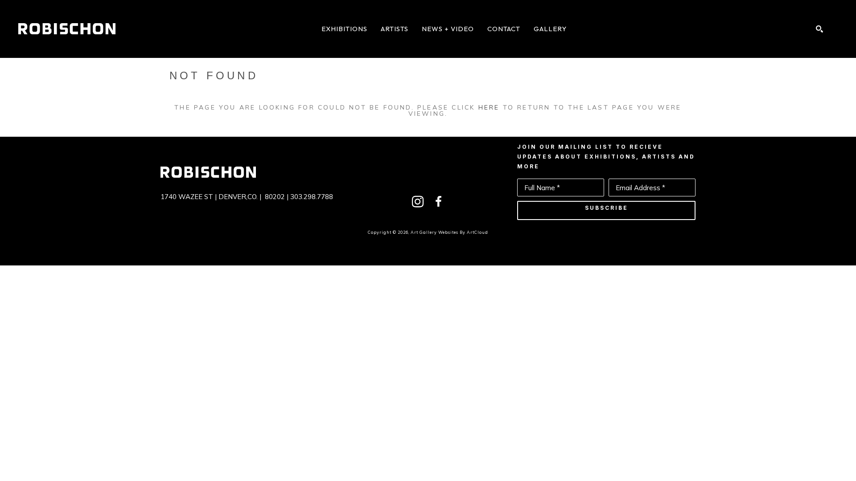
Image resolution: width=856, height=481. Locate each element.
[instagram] (418, 202)
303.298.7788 (311, 196)
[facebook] (438, 202)
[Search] (819, 29)
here (489, 107)
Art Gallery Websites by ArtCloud (449, 232)
